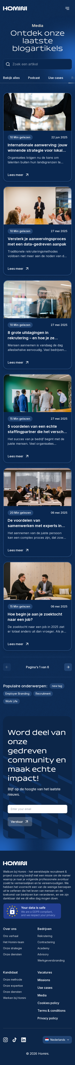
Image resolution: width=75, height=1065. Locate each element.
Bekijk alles (11, 78)
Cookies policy (48, 1003)
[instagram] (5, 1039)
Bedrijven (45, 929)
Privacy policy (48, 1018)
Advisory (43, 954)
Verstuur (17, 822)
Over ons (9, 929)
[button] (68, 667)
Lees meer (15, 175)
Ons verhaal (10, 936)
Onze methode (12, 979)
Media (42, 995)
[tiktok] (14, 1039)
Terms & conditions (51, 1010)
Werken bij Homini (14, 997)
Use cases (45, 988)
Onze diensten (12, 954)
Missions (44, 980)
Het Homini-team (13, 942)
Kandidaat (10, 972)
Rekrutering (45, 936)
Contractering (46, 942)
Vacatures (45, 972)
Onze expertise (13, 985)
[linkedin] (23, 1039)
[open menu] (67, 8)
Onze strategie (12, 948)
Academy (43, 948)
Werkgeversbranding (51, 960)
